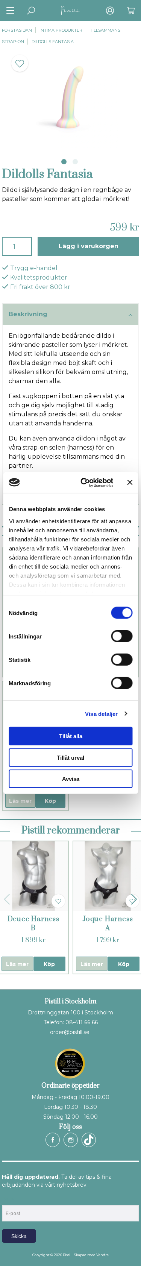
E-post (9, 1198)
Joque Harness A (107, 923)
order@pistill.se (69, 1032)
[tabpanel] (70, 99)
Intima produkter (60, 30)
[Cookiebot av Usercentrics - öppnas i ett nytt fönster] (84, 482)
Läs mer (20, 801)
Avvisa (70, 779)
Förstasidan (17, 30)
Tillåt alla (70, 736)
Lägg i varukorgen (88, 246)
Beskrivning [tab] (28, 314)
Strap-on (13, 41)
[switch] (121, 636)
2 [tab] (75, 161)
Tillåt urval (70, 757)
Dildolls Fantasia (53, 41)
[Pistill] (70, 10)
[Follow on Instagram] (70, 1140)
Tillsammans (105, 30)
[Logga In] (110, 10)
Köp (50, 801)
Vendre (102, 1255)
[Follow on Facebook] (52, 1140)
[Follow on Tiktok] (89, 1140)
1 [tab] (64, 161)
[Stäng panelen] (129, 482)
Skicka (19, 1236)
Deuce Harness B (33, 923)
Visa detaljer (101, 713)
